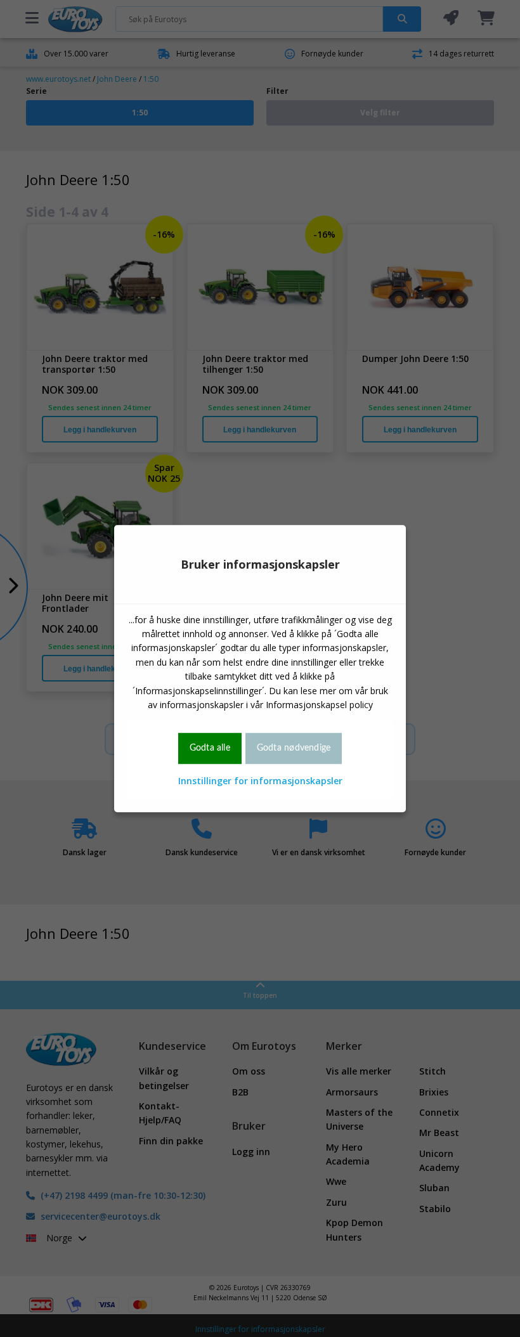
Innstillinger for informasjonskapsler (260, 781)
